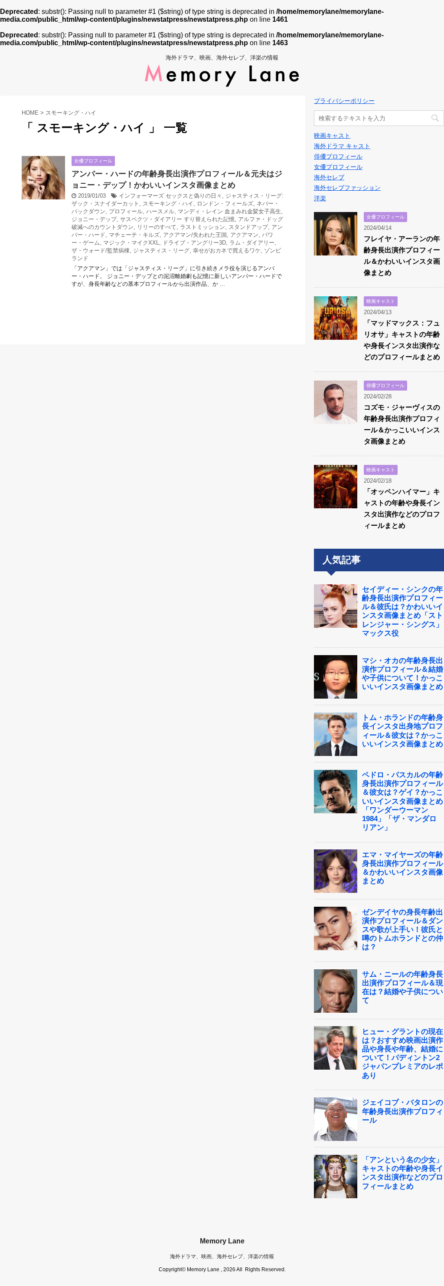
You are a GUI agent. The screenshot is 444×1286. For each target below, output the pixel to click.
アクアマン (244, 235)
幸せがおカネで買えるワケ (227, 250)
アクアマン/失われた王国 (195, 235)
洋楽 (320, 198)
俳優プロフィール (338, 156)
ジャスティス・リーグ (161, 250)
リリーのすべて (156, 227)
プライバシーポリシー (344, 100)
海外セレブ (329, 177)
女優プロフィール (338, 166)
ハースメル (160, 211)
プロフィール (126, 211)
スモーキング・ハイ (168, 203)
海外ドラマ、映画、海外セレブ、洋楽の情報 (222, 1256)
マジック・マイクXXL (131, 242)
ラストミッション (202, 227)
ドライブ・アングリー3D (194, 242)
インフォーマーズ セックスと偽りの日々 (170, 195)
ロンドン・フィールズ (225, 203)
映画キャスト (332, 135)
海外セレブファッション (347, 187)
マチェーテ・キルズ (134, 235)
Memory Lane (222, 1241)
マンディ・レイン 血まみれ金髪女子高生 (229, 211)
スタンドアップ (248, 227)
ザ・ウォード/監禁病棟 (101, 250)
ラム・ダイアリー (251, 242)
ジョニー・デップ (94, 219)
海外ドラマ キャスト (342, 146)
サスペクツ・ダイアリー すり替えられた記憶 (177, 219)
